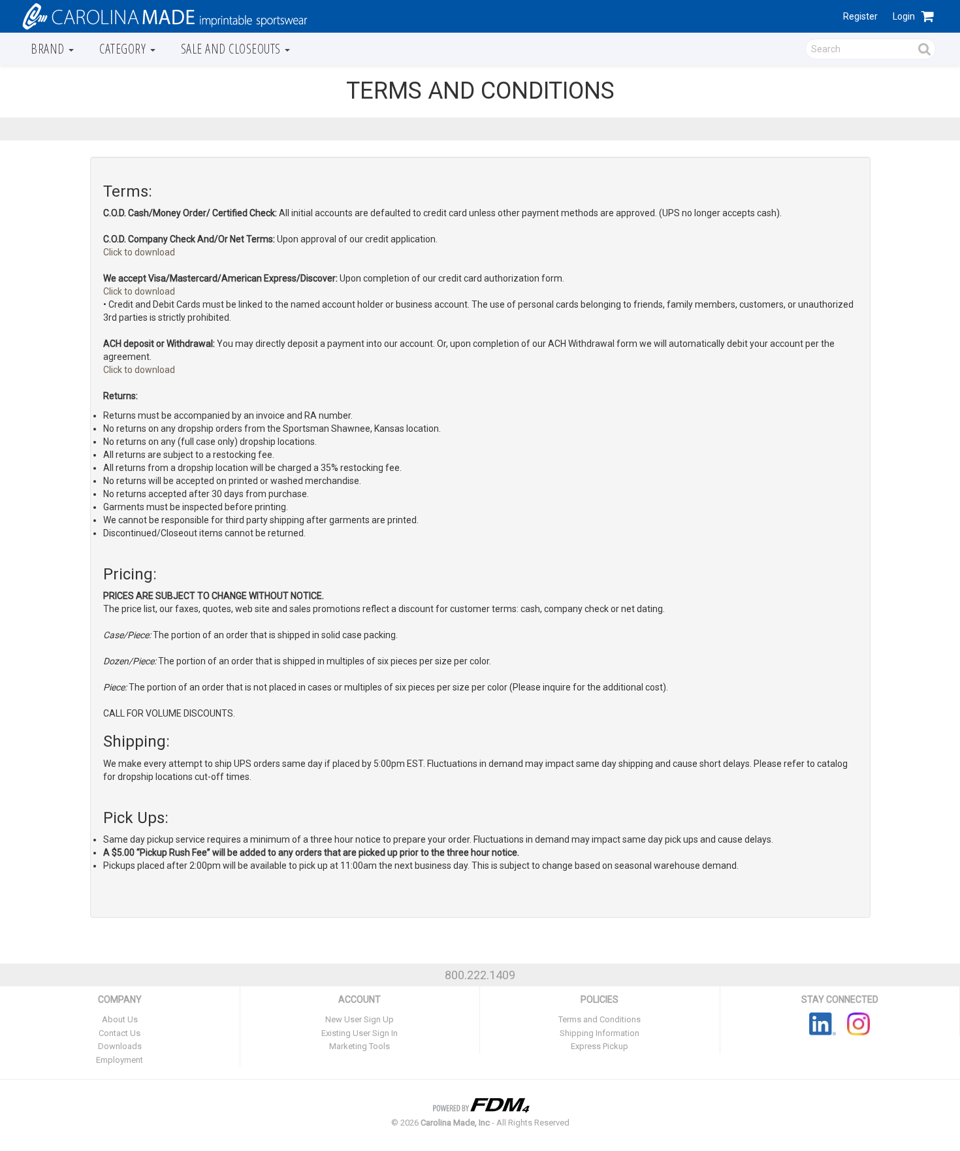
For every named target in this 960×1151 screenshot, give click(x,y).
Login (904, 16)
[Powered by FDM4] (480, 1104)
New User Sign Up (359, 1019)
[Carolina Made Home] (163, 15)
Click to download (139, 252)
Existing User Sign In (359, 1033)
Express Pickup (599, 1046)
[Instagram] (858, 1023)
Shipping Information (599, 1033)
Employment (119, 1060)
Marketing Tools (359, 1046)
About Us (120, 1019)
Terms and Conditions (599, 1019)
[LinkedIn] (822, 1023)
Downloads (120, 1046)
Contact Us (119, 1033)
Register (860, 16)
